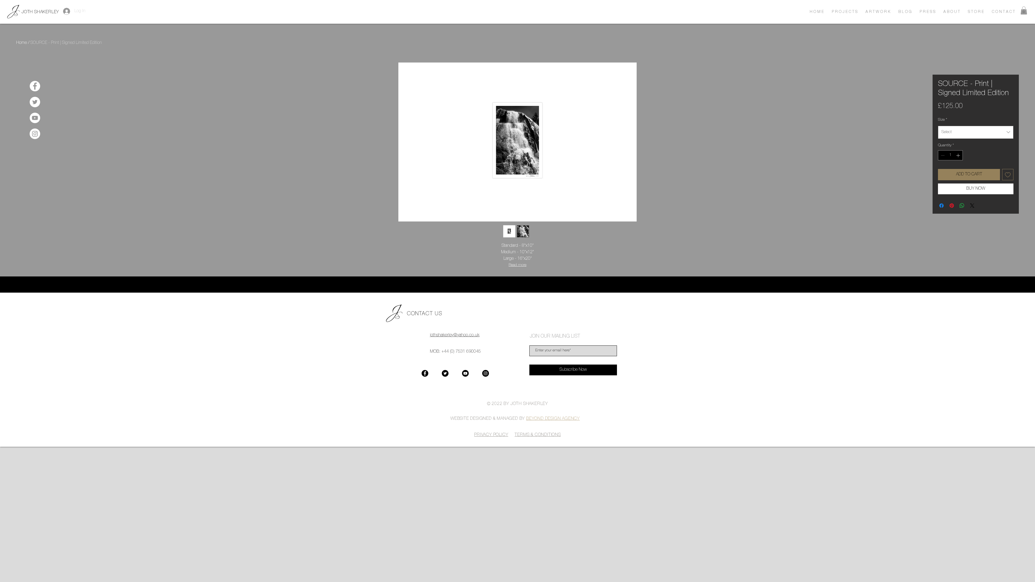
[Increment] (958, 155)
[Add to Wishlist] (1007, 174)
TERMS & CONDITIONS (538, 435)
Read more (517, 265)
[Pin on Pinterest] (951, 205)
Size (942, 120)
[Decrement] (942, 155)
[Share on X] (972, 205)
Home (21, 43)
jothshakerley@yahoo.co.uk (454, 335)
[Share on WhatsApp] (962, 205)
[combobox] (975, 132)
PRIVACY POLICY (491, 435)
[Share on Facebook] (941, 205)
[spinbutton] (950, 155)
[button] (1023, 10)
